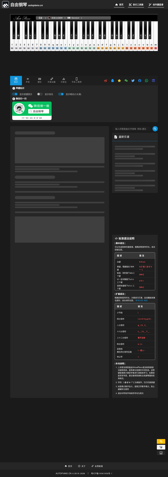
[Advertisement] (135, 214)
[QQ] (112, 80)
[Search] (155, 128)
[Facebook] (140, 80)
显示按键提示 (26, 94)
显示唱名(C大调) (73, 94)
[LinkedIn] (153, 80)
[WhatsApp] (146, 80)
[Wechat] (126, 80)
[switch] (40, 94)
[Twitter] (133, 80)
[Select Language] (161, 441)
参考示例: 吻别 (141, 300)
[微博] (106, 80)
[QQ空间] (119, 80)
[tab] (16, 80)
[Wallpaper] (161, 453)
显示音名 (49, 94)
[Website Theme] (161, 447)
